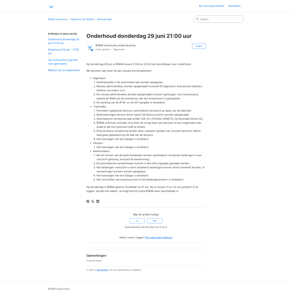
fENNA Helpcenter (58, 19)
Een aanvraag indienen (211, 5)
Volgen (199, 46)
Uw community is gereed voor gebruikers (63, 61)
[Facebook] (87, 201)
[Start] (51, 6)
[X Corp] (92, 201)
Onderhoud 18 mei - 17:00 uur (63, 51)
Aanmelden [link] (234, 5)
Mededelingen (104, 19)
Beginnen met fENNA (82, 19)
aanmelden (102, 269)
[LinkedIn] (97, 201)
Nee (155, 220)
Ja (137, 220)
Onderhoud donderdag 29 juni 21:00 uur (63, 41)
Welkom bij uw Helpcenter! (64, 70)
